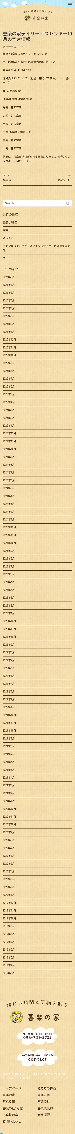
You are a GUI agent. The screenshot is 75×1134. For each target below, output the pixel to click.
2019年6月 (9, 949)
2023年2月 (9, 605)
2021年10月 (9, 730)
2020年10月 (9, 824)
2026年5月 (9, 300)
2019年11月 (9, 910)
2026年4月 (9, 308)
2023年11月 (9, 535)
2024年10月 (9, 449)
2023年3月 (9, 597)
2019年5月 (9, 957)
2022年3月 (9, 691)
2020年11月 (9, 816)
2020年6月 (9, 855)
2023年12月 (9, 527)
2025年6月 (9, 386)
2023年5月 (9, 582)
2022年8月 (9, 652)
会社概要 (44, 1114)
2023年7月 (9, 566)
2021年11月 (9, 722)
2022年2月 (9, 699)
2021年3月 (9, 785)
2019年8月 (9, 934)
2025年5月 (9, 394)
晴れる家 (9, 1101)
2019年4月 (9, 965)
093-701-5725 (37, 1036)
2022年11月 (9, 629)
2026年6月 (9, 292)
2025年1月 (9, 425)
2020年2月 (9, 887)
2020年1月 (9, 895)
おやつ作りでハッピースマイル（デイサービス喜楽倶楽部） (36, 248)
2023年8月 (9, 558)
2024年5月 (9, 488)
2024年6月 (9, 480)
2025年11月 (9, 347)
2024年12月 (9, 433)
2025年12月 (9, 339)
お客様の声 (10, 1114)
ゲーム (7, 258)
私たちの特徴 (47, 1088)
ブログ (28, 47)
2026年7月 (9, 284)
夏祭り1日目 (10, 222)
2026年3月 (9, 316)
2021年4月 (9, 777)
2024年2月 (9, 511)
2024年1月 (9, 519)
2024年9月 (9, 457)
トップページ (12, 1088)
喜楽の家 (9, 1094)
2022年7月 (9, 660)
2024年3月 (9, 503)
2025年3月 (9, 410)
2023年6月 (9, 574)
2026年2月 (9, 324)
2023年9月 (9, 550)
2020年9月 (9, 832)
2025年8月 (9, 371)
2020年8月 (9, 840)
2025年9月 (9, 363)
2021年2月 (9, 793)
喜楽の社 (44, 1101)
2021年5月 (9, 770)
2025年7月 (9, 378)
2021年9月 (9, 738)
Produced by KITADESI (17, 1078)
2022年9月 (9, 644)
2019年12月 (9, 902)
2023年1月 (9, 613)
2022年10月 (9, 636)
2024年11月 (9, 441)
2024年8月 (9, 464)
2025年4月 (9, 402)
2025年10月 (9, 355)
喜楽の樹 (44, 1094)
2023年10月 (9, 543)
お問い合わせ (12, 1121)
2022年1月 (9, 707)
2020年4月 (9, 871)
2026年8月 (9, 277)
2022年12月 (9, 621)
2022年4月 (9, 683)
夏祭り (7, 230)
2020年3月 (9, 879)
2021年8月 (9, 746)
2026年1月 (9, 331)
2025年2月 (9, 418)
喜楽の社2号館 (13, 1108)
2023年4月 (9, 590)
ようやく (8, 238)
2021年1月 (9, 801)
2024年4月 (9, 496)
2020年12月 (9, 809)
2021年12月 (9, 715)
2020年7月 (9, 848)
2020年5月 (9, 863)
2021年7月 (9, 754)
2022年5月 (9, 675)
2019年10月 (9, 918)
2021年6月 (9, 762)
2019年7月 (9, 942)
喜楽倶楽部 (45, 1108)
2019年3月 (9, 973)
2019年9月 (9, 926)
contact (37, 1058)
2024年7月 (9, 472)
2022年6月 (9, 668)
